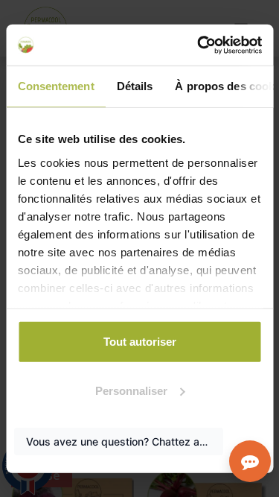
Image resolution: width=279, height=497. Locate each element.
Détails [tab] (134, 86)
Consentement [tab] (55, 86)
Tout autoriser (139, 341)
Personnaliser (131, 390)
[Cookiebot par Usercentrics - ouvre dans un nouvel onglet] (198, 44)
